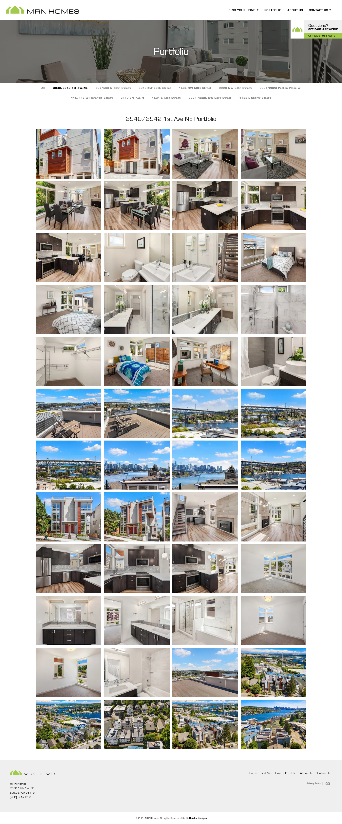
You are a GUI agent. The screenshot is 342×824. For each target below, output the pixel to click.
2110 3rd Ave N (132, 98)
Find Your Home (271, 773)
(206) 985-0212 (20, 797)
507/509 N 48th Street (113, 88)
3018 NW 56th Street (155, 88)
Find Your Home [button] (242, 10)
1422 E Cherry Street (255, 98)
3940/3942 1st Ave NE (70, 88)
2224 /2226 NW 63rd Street (210, 98)
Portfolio (272, 10)
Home (253, 773)
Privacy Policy (314, 783)
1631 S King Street (166, 98)
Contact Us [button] (318, 10)
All (43, 88)
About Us (295, 10)
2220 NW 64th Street (235, 88)
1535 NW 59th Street (195, 88)
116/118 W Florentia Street (92, 98)
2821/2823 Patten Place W (280, 88)
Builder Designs (198, 818)
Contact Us (323, 773)
